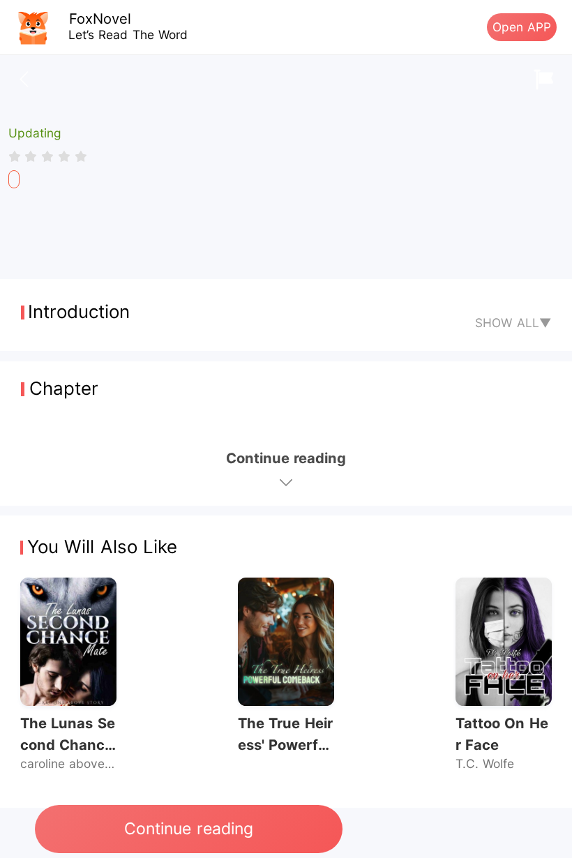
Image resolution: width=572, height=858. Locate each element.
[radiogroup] (47, 156)
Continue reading (188, 828)
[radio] (16, 156)
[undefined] (14, 179)
